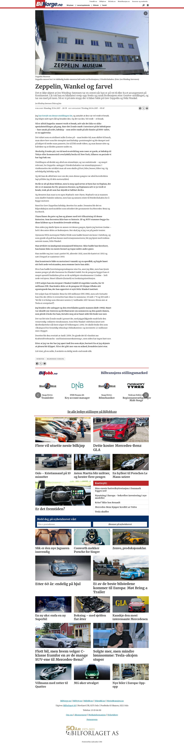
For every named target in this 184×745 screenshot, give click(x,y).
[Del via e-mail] (147, 108)
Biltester (96, 5)
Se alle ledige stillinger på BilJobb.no (92, 411)
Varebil (104, 5)
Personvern (92, 719)
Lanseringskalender (83, 5)
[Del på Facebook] (140, 108)
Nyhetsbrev (112, 715)
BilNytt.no (102, 1)
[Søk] (143, 5)
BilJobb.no (112, 1)
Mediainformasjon (97, 715)
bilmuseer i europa (55, 359)
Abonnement (81, 715)
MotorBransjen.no (124, 1)
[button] (38, 395)
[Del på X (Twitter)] (143, 108)
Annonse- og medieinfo (140, 1)
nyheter (40, 359)
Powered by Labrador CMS (92, 742)
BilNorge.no (65, 701)
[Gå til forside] (49, 4)
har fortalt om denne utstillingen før (55, 116)
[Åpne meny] (147, 5)
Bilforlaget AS (69, 705)
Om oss (69, 715)
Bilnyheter (70, 5)
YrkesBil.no (93, 1)
